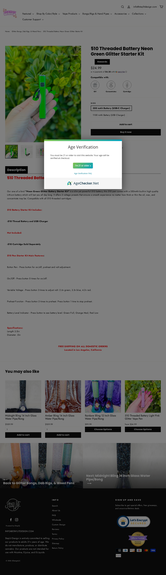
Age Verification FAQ (83, 173)
